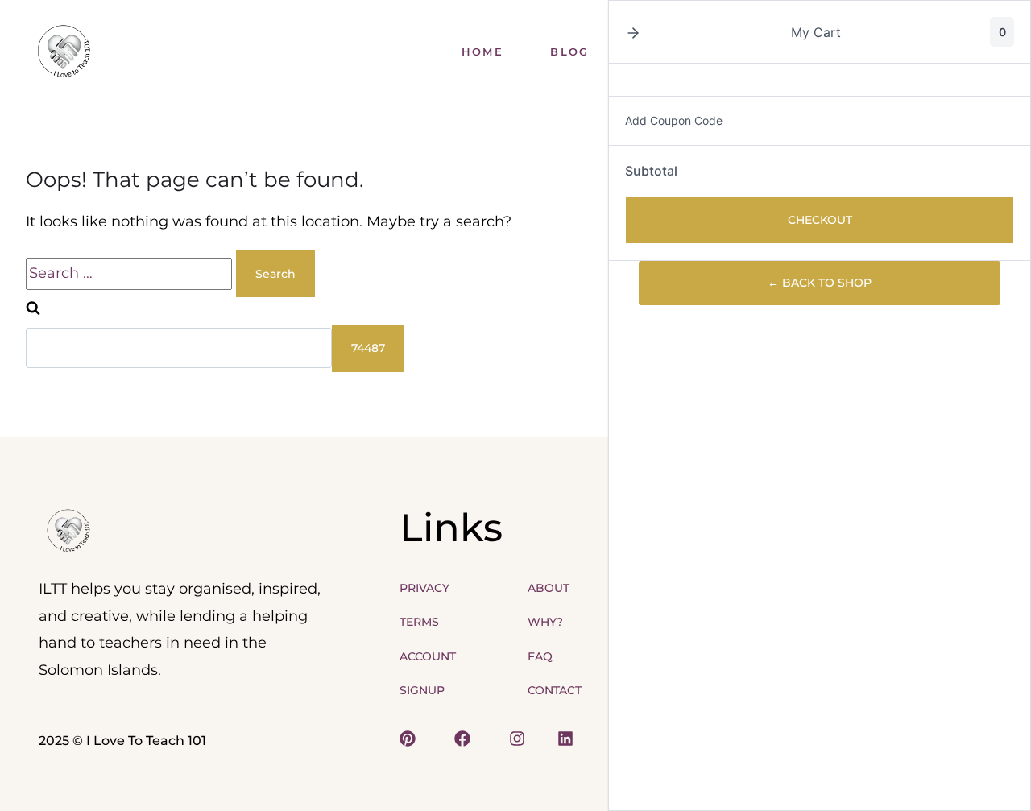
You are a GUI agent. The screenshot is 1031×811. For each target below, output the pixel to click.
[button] (633, 32)
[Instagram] (510, 738)
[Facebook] (455, 738)
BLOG (569, 51)
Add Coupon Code (674, 120)
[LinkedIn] (562, 738)
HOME (482, 51)
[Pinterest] (408, 738)
